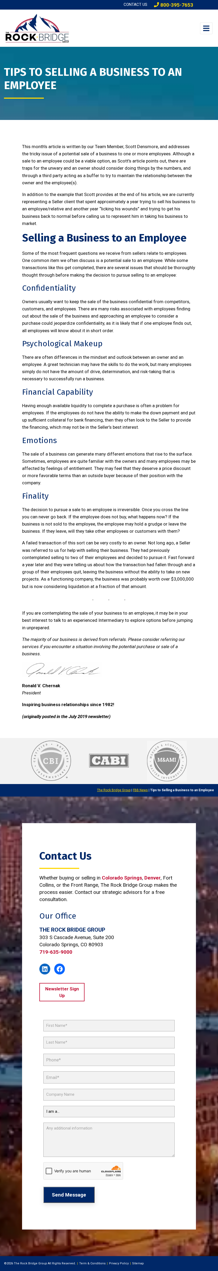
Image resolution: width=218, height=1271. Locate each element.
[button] (206, 28)
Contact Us (135, 4)
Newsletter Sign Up (62, 992)
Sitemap (138, 1263)
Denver (152, 878)
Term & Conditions (92, 1263)
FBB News (140, 790)
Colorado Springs (122, 878)
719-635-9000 (55, 952)
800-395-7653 (176, 5)
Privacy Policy (119, 1263)
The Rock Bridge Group (114, 790)
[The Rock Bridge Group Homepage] (45, 28)
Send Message (69, 1195)
